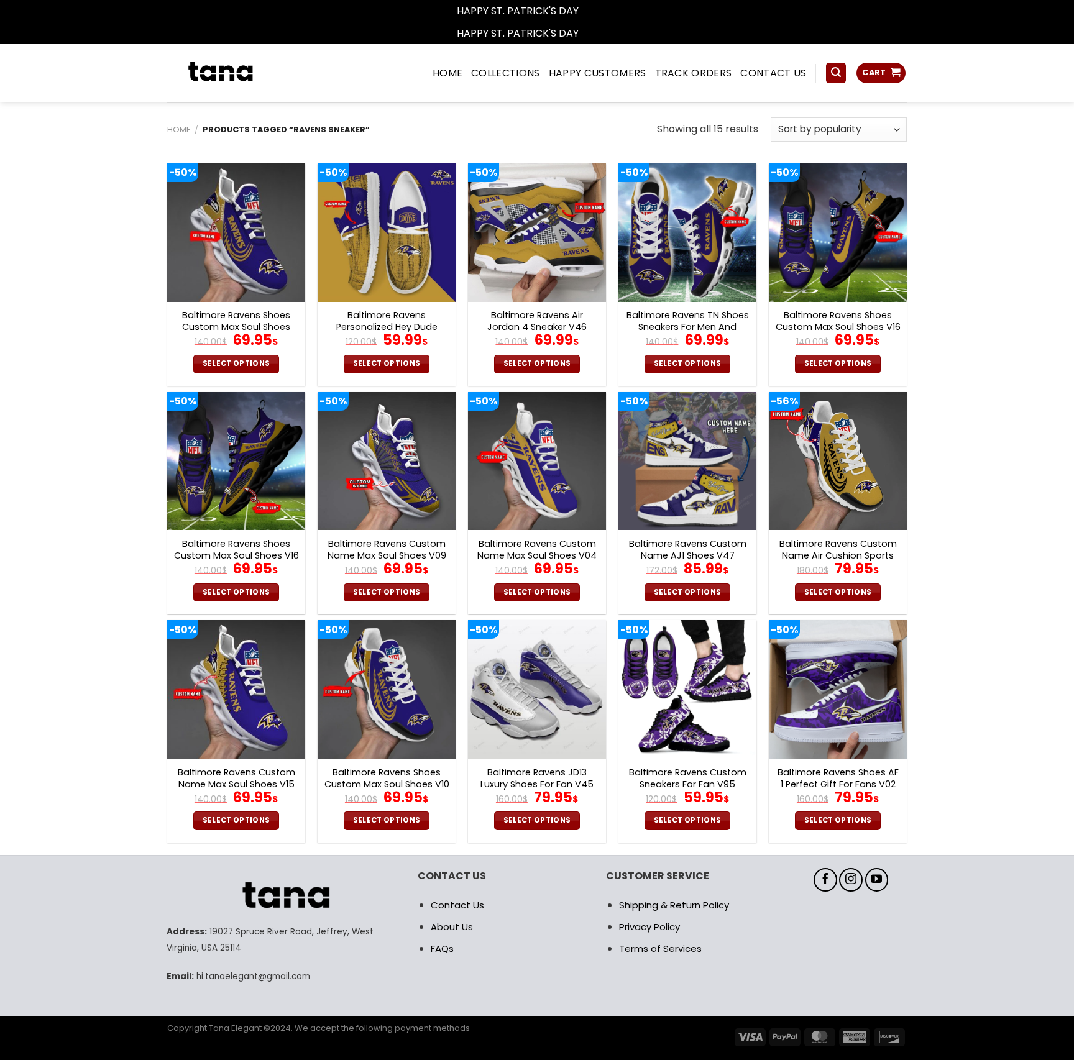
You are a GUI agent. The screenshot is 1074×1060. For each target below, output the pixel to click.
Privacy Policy (649, 926)
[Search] (836, 73)
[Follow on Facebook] (825, 880)
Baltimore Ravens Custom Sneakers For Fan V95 (687, 778)
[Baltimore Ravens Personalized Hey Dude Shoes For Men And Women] (387, 232)
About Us (452, 926)
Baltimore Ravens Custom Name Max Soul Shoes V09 (387, 549)
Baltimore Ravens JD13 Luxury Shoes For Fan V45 (537, 778)
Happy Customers (597, 73)
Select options (236, 363)
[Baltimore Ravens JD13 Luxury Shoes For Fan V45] (537, 689)
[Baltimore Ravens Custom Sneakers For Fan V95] (687, 689)
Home (178, 129)
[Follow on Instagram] (851, 880)
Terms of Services (660, 948)
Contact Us (457, 905)
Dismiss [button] (599, 11)
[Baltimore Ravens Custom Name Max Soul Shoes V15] (236, 689)
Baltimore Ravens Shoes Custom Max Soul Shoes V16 (838, 320)
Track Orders (693, 73)
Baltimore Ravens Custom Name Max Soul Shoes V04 (537, 549)
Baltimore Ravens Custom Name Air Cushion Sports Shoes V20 (838, 555)
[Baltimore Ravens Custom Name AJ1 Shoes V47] (687, 461)
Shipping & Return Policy (674, 905)
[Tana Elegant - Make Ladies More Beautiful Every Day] (248, 73)
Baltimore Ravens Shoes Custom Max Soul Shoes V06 (236, 326)
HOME (447, 73)
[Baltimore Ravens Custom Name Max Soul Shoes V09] (387, 461)
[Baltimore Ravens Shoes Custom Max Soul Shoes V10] (387, 689)
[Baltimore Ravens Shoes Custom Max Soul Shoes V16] (838, 232)
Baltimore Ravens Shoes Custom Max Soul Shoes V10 (386, 778)
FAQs (442, 948)
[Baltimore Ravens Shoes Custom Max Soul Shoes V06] (236, 232)
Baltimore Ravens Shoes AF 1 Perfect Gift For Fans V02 (838, 778)
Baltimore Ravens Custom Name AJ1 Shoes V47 (687, 549)
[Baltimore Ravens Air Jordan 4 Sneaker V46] (537, 232)
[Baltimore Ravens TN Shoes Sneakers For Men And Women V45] (687, 232)
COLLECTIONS (505, 73)
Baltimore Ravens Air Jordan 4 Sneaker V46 (537, 320)
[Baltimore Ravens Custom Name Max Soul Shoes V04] (537, 461)
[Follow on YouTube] (877, 880)
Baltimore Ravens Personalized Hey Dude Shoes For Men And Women (386, 326)
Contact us (773, 73)
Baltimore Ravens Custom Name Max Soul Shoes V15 (236, 778)
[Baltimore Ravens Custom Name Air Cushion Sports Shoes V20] (838, 461)
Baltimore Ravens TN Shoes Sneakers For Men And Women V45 (687, 326)
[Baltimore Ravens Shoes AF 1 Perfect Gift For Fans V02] (838, 689)
